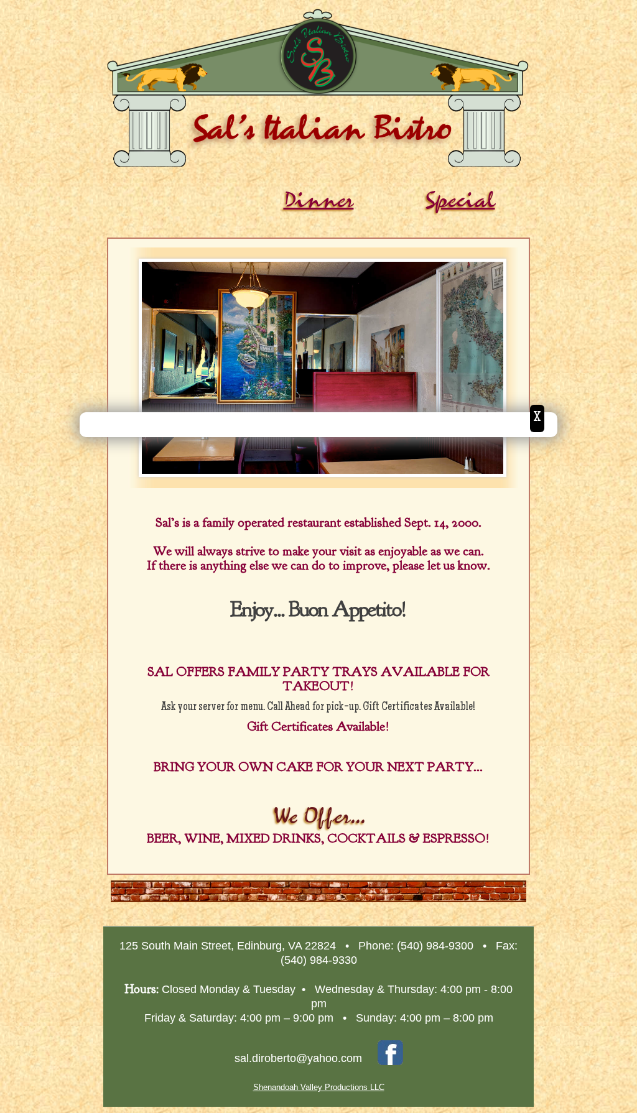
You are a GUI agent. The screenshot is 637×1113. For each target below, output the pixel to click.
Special (459, 200)
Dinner (318, 200)
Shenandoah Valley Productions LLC (318, 1087)
